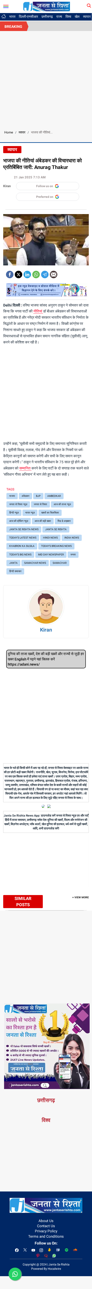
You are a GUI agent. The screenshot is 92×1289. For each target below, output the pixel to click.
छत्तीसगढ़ (47, 17)
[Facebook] (9, 273)
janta (13, 562)
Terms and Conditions (46, 1236)
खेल (77, 17)
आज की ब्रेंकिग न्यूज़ (18, 520)
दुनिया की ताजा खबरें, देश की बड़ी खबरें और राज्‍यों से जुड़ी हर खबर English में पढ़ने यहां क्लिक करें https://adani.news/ (46, 659)
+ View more (80, 897)
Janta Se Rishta (56, 529)
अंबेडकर (25, 495)
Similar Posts (23, 901)
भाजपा (12, 495)
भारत (12, 17)
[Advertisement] (46, 79)
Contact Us (46, 1226)
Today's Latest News (22, 537)
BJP (38, 495)
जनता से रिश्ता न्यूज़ (18, 504)
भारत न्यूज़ (30, 512)
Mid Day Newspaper (51, 554)
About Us (46, 1221)
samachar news (35, 562)
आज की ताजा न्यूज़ (62, 504)
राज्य (59, 17)
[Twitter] (18, 273)
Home (8, 132)
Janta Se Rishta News (24, 529)
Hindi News (50, 537)
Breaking (13, 26)
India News (71, 537)
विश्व (68, 17)
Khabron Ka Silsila (21, 546)
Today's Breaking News (56, 546)
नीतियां (38, 311)
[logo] (46, 6)
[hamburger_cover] (6, 5)
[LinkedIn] (27, 273)
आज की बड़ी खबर (43, 520)
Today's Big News (20, 554)
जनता (73, 554)
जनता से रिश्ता (40, 504)
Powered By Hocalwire (46, 1268)
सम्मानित (25, 468)
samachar (60, 562)
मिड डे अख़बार (64, 520)
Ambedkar (54, 495)
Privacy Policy (46, 1231)
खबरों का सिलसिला (50, 512)
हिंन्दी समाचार (15, 571)
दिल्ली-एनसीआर (28, 17)
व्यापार (22, 132)
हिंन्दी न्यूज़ (14, 512)
